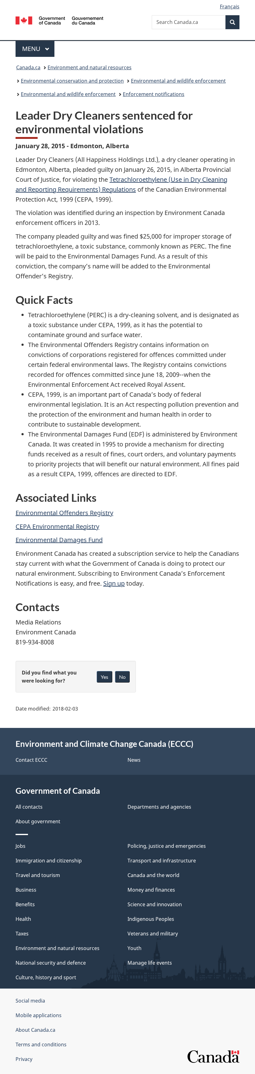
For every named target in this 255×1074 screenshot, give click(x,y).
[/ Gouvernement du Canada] (60, 19)
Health (23, 919)
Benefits (25, 904)
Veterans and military (153, 933)
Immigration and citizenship (49, 860)
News (134, 759)
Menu (32, 48)
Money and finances (151, 889)
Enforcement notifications (153, 94)
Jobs (21, 846)
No (122, 677)
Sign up (114, 583)
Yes (104, 677)
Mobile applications (39, 1015)
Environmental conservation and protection (72, 80)
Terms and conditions (41, 1044)
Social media (30, 1000)
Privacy (24, 1059)
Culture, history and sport (46, 977)
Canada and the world (153, 875)
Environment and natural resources (90, 67)
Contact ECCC (31, 759)
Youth (134, 948)
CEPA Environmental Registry (57, 526)
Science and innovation (155, 904)
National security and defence (51, 962)
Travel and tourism (38, 875)
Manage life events (150, 962)
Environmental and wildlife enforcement (178, 80)
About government (38, 821)
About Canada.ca (35, 1029)
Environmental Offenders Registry (64, 513)
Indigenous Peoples (151, 919)
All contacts (29, 806)
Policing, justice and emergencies (167, 846)
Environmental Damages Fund (59, 540)
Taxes (22, 933)
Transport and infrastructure (162, 860)
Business (26, 889)
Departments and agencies (159, 806)
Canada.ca (28, 67)
